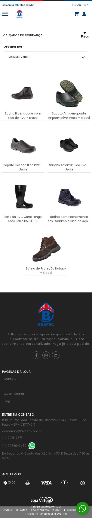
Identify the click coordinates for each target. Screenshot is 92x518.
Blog (7, 401)
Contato (10, 378)
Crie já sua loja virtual (46, 506)
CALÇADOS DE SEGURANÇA (22, 35)
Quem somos (14, 394)
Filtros (85, 36)
